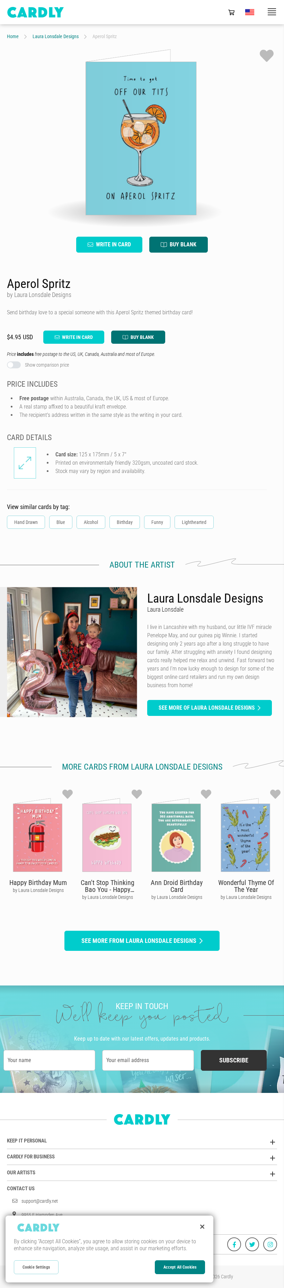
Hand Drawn (26, 522)
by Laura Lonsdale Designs (38, 890)
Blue (60, 522)
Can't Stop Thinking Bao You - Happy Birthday (107, 889)
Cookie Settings (36, 1267)
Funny (157, 522)
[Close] (202, 1226)
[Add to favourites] (267, 56)
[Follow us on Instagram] (270, 1244)
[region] (109, 1249)
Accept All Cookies (179, 1267)
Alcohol (91, 522)
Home (13, 36)
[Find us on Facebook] (234, 1244)
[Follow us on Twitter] (252, 1244)
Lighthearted (194, 522)
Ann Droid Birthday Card (177, 886)
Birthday (125, 522)
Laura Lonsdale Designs (56, 36)
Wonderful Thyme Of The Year (246, 886)
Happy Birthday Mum (38, 882)
